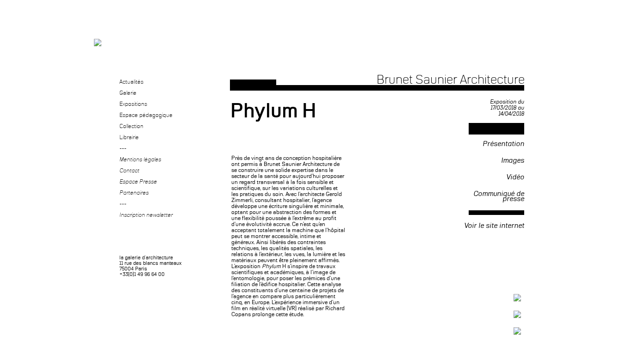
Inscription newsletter (146, 215)
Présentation (503, 144)
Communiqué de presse (498, 197)
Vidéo (515, 178)
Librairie (129, 138)
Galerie (127, 93)
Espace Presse (138, 182)
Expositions (133, 104)
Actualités (131, 82)
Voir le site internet (494, 226)
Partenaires (134, 193)
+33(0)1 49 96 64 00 (142, 274)
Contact (129, 171)
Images (512, 161)
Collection (131, 126)
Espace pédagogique (146, 115)
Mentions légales (140, 160)
